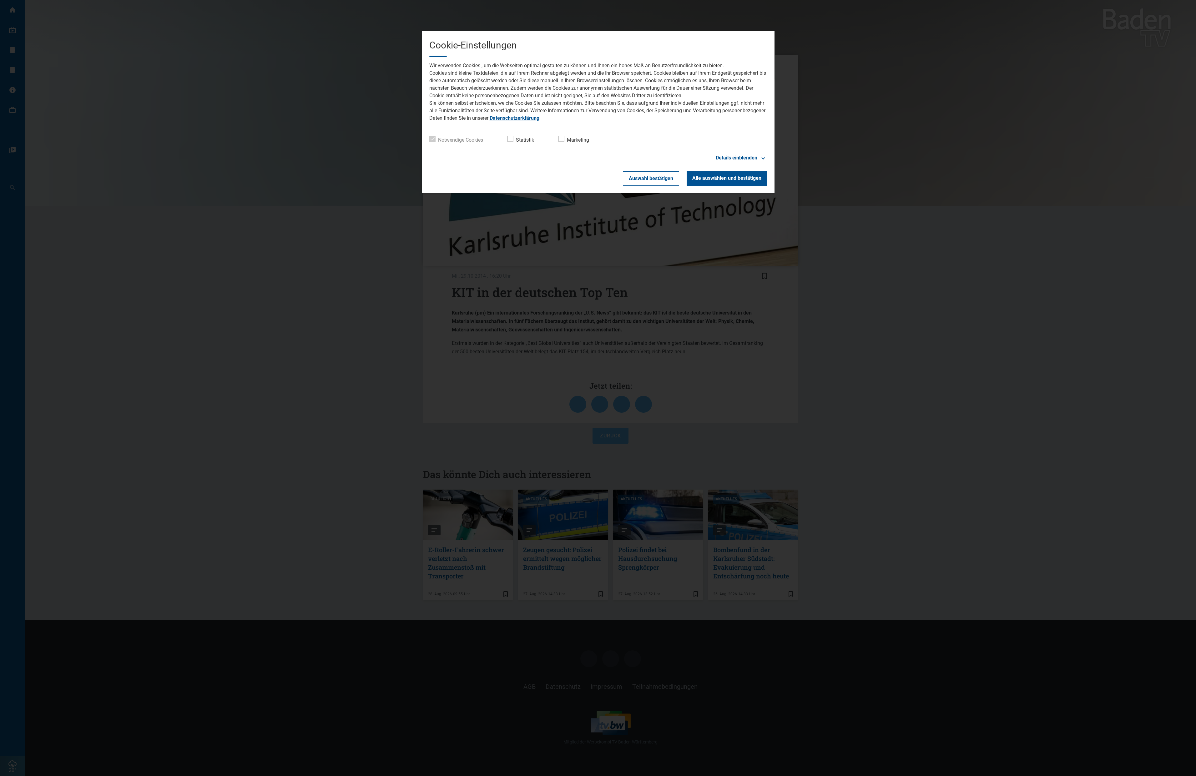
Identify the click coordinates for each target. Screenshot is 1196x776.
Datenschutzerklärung (514, 118)
